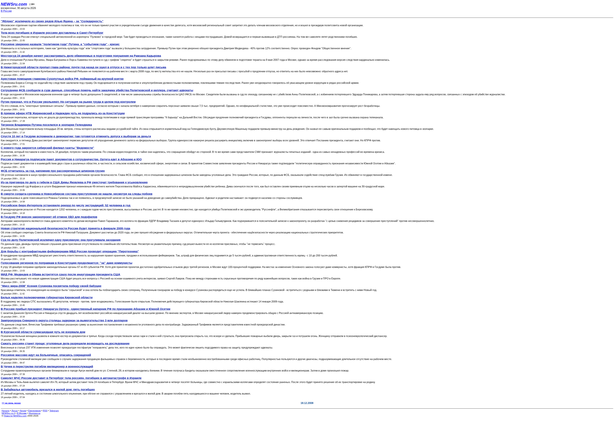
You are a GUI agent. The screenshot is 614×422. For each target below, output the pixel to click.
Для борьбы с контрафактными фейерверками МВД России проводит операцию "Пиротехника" (70, 251)
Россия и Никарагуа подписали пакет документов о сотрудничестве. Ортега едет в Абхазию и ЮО (71, 159)
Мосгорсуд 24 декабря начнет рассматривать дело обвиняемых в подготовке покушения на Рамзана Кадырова (81, 55)
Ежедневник (34, 410)
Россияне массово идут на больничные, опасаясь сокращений (46, 355)
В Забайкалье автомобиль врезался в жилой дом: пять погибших (48, 389)
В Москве (22, 413)
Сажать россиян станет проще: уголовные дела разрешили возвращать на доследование (65, 343)
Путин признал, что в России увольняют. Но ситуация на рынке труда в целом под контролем (68, 101)
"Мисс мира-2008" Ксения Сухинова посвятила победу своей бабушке (51, 286)
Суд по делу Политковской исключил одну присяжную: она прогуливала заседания (61, 240)
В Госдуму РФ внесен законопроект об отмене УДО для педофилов (49, 217)
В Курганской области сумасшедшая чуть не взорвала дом (43, 332)
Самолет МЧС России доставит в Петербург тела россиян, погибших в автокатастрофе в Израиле (71, 378)
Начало (5, 410)
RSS (45, 410)
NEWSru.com (14, 4)
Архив (23, 410)
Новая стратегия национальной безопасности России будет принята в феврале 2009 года (65, 228)
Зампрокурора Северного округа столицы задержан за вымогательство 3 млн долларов (64, 320)
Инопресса (34, 413)
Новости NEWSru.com (15, 415)
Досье (15, 410)
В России (6, 11)
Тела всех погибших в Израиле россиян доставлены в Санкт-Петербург (52, 32)
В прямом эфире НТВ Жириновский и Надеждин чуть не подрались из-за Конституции (63, 113)
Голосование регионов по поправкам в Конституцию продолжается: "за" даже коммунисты (66, 263)
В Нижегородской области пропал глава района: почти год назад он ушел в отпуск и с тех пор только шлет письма (83, 67)
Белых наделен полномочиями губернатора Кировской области (47, 297)
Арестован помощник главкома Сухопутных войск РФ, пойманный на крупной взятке (62, 78)
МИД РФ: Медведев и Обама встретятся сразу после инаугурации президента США (60, 274)
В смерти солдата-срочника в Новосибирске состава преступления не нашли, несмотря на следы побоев (76, 193)
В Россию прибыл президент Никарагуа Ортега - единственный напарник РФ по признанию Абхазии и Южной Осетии (85, 309)
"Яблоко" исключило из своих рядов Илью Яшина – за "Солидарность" (52, 21)
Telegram (54, 410)
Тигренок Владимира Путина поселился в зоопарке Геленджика (46, 124)
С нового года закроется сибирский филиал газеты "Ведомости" (47, 147)
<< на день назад (11, 403)
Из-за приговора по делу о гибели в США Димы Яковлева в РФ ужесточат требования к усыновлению (74, 182)
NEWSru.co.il (8, 413)
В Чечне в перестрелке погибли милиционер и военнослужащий (47, 366)
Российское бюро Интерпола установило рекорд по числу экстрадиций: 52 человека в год (65, 205)
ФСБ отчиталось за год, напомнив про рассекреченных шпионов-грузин (53, 170)
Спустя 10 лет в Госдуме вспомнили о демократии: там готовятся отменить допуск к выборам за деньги (76, 136)
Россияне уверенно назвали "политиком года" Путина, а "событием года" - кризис (60, 44)
